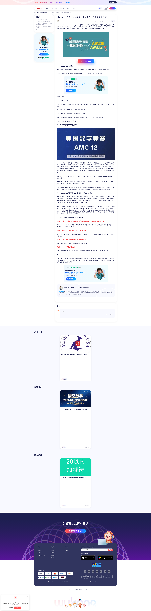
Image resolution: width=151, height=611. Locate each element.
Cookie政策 (85, 589)
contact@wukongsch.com (97, 581)
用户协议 (76, 589)
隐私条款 (80, 589)
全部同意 (17, 607)
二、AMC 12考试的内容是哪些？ (43, 21)
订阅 (110, 550)
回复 (111, 314)
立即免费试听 (113, 2)
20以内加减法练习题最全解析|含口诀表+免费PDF (74, 477)
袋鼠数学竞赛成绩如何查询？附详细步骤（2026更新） (75, 354)
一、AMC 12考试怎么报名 (41, 19)
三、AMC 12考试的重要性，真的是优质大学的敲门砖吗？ (44, 24)
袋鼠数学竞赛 (64, 379)
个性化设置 (11, 607)
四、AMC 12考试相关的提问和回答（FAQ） (43, 27)
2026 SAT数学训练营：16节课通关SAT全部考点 (74, 409)
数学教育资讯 (44, 12)
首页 (35, 12)
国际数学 (63, 447)
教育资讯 (39, 12)
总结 (37, 29)
